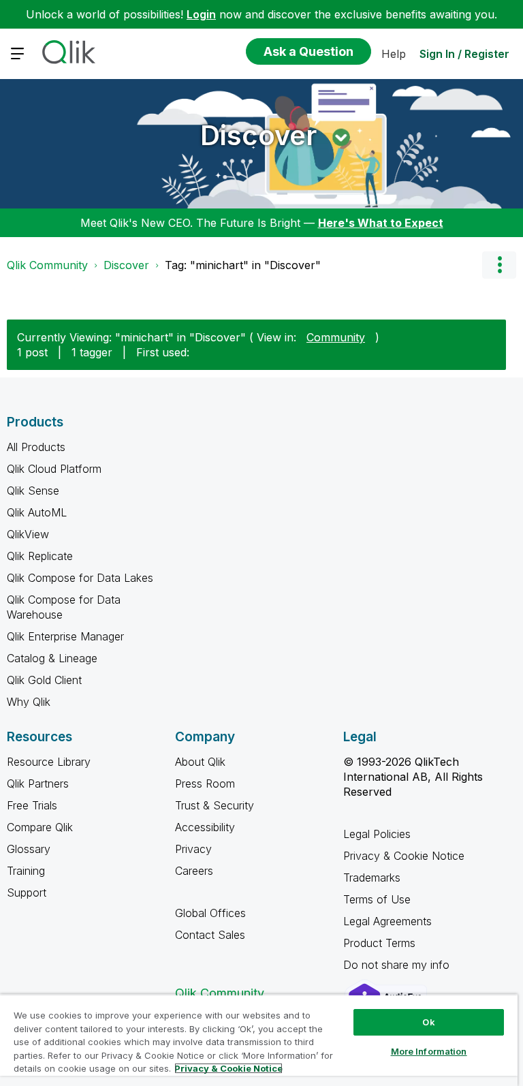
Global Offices (210, 913)
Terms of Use (377, 899)
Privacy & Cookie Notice (403, 856)
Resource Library (49, 762)
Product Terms (379, 943)
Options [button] (499, 265)
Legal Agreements (387, 921)
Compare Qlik (40, 827)
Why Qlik (28, 702)
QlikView (28, 534)
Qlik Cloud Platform (54, 469)
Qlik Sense (33, 490)
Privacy (193, 849)
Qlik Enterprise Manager (65, 636)
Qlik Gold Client (44, 680)
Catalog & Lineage (52, 658)
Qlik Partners (38, 783)
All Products (36, 447)
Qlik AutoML (37, 512)
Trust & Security (214, 805)
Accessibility (205, 827)
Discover (258, 135)
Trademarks (371, 877)
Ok (428, 1022)
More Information (429, 1051)
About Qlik (200, 762)
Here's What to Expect (380, 223)
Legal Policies (377, 834)
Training (26, 871)
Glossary (28, 849)
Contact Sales (210, 935)
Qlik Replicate (40, 556)
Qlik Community (47, 265)
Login (201, 14)
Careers (194, 871)
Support (26, 892)
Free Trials (32, 805)
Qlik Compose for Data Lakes (80, 578)
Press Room (205, 783)
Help (393, 54)
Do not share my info (398, 965)
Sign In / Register (464, 54)
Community (335, 337)
